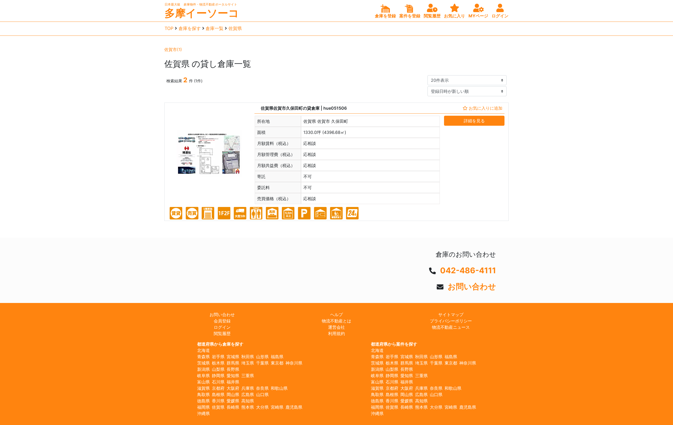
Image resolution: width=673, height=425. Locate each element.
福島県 (277, 356)
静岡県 (218, 375)
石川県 (218, 381)
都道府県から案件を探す (394, 344)
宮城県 (233, 356)
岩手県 (218, 356)
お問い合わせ (472, 286)
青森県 (203, 356)
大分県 (262, 407)
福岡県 (203, 407)
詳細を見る (474, 120)
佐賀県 (235, 28)
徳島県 (203, 400)
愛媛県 (233, 400)
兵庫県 (247, 388)
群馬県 (233, 363)
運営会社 (336, 327)
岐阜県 (203, 375)
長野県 (233, 369)
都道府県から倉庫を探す (220, 344)
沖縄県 (203, 413)
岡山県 (233, 394)
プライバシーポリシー (451, 320)
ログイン (222, 327)
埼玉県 (247, 363)
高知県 (247, 400)
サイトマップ (450, 314)
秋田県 (247, 356)
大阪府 (233, 388)
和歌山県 (279, 388)
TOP (169, 28)
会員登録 (222, 320)
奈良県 (262, 388)
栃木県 (218, 363)
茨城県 (203, 363)
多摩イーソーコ (202, 13)
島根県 (218, 394)
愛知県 (233, 375)
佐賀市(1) (173, 49)
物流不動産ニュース (451, 327)
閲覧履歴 (222, 333)
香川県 (218, 400)
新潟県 (203, 369)
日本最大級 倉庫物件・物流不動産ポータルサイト (201, 4)
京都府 (218, 388)
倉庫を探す (190, 28)
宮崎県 (277, 407)
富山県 (203, 381)
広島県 (247, 394)
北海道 (203, 350)
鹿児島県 (293, 407)
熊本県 (247, 407)
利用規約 (336, 333)
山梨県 (218, 369)
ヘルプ (336, 314)
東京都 (277, 363)
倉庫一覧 (214, 28)
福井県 (233, 381)
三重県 (247, 375)
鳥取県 (203, 394)
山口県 (262, 394)
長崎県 (233, 407)
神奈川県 (293, 363)
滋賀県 (203, 388)
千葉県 (262, 363)
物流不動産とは (336, 320)
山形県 (262, 356)
